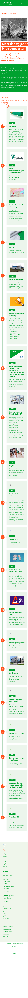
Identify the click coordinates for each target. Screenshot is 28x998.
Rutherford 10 (6, 888)
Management (6, 936)
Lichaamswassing (7, 929)
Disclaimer (14, 946)
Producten (5, 906)
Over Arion (5, 905)
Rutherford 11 (6, 879)
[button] (21, 3)
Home (3, 13)
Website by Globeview (14, 957)
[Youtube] (5, 864)
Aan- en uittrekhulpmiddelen (9, 928)
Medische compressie (8, 926)
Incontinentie (6, 934)
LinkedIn (5, 856)
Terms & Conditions (14, 950)
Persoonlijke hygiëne (7, 931)
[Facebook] (5, 859)
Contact (4, 916)
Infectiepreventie (6, 933)
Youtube (5, 866)
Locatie (4, 915)
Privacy (14, 953)
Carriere (4, 913)
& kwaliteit (5, 910)
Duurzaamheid (6, 911)
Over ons (7, 13)
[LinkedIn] (5, 854)
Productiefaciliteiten (7, 908)
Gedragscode (6, 918)
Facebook (5, 861)
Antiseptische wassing (8, 938)
